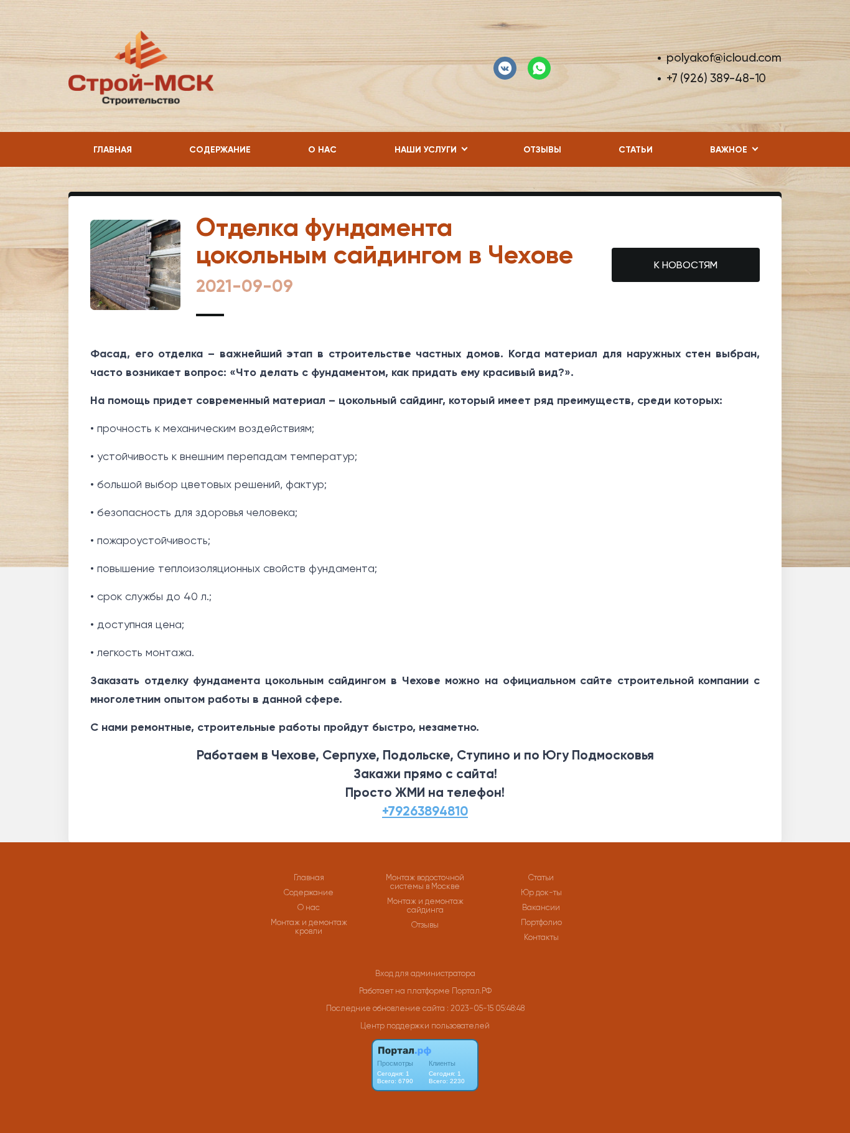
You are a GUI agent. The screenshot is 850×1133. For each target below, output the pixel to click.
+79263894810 (425, 811)
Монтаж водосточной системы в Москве (425, 882)
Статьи (636, 149)
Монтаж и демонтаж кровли (309, 927)
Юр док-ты (541, 892)
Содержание (220, 149)
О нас (322, 149)
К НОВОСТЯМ (685, 265)
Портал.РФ (472, 990)
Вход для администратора (425, 973)
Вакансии (541, 907)
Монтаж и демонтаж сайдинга (425, 905)
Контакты (541, 937)
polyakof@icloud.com (724, 57)
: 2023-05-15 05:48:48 (486, 1008)
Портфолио (541, 922)
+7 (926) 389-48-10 (716, 78)
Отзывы (542, 149)
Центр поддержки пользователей (425, 1025)
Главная (112, 149)
